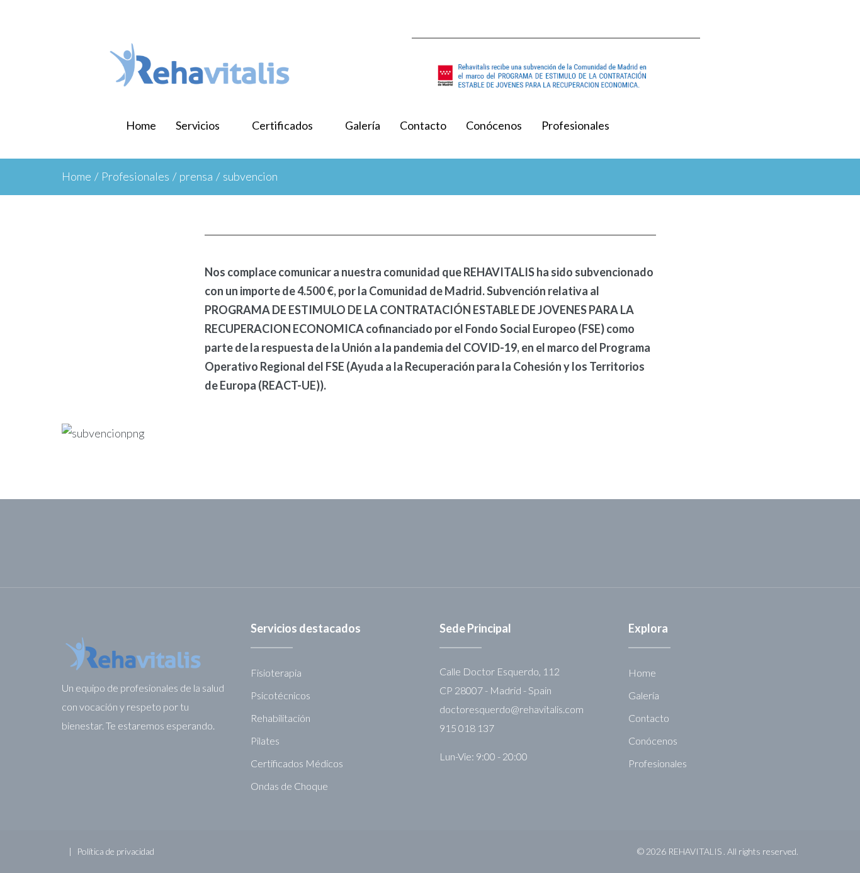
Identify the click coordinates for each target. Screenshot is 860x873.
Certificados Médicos (297, 763)
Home (141, 125)
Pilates (265, 740)
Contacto (423, 125)
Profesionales (575, 125)
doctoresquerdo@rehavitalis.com (511, 709)
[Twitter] (766, 15)
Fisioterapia (276, 673)
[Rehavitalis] (200, 65)
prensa (196, 176)
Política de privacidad (115, 851)
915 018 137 (466, 728)
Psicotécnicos (280, 695)
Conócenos (494, 125)
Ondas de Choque (289, 786)
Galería (362, 125)
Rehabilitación (280, 718)
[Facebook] (793, 15)
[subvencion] (556, 75)
